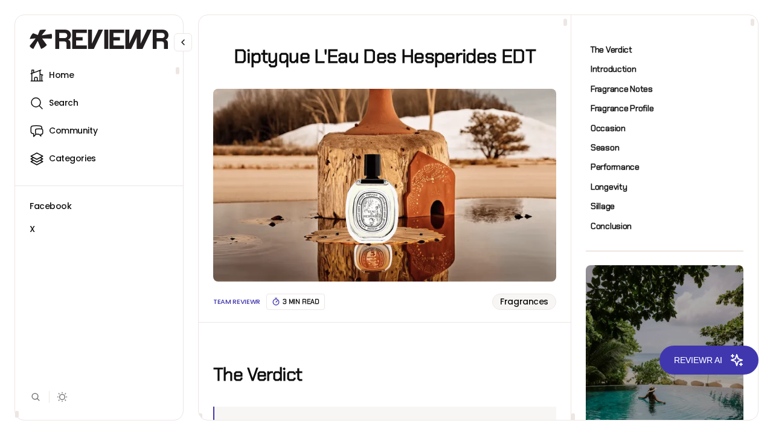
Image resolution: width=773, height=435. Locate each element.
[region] (99, 240)
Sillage (603, 206)
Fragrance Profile (622, 108)
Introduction (614, 68)
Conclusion (611, 226)
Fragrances (524, 301)
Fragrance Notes (622, 88)
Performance (615, 166)
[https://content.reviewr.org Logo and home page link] (99, 39)
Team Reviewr (236, 301)
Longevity (609, 186)
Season (605, 147)
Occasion (608, 128)
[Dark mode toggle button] (62, 397)
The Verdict (611, 49)
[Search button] (36, 397)
